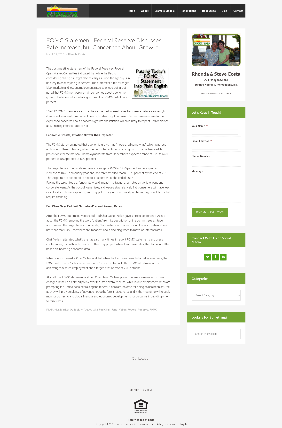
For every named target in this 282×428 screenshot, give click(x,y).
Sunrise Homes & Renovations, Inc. (63, 11)
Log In (183, 424)
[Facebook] (215, 257)
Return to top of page (141, 419)
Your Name (200, 126)
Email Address (202, 141)
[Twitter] (207, 257)
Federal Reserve (138, 309)
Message (197, 171)
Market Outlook (70, 309)
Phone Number (201, 156)
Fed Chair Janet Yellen (112, 309)
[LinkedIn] (223, 257)
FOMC (153, 309)
